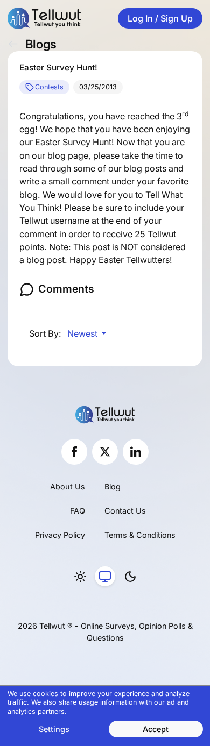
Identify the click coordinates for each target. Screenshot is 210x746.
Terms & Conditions (140, 534)
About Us (67, 486)
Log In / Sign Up (160, 18)
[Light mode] (80, 576)
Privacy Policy (60, 534)
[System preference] (105, 576)
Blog (112, 486)
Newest (83, 333)
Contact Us (125, 510)
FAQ (77, 510)
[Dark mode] (130, 576)
